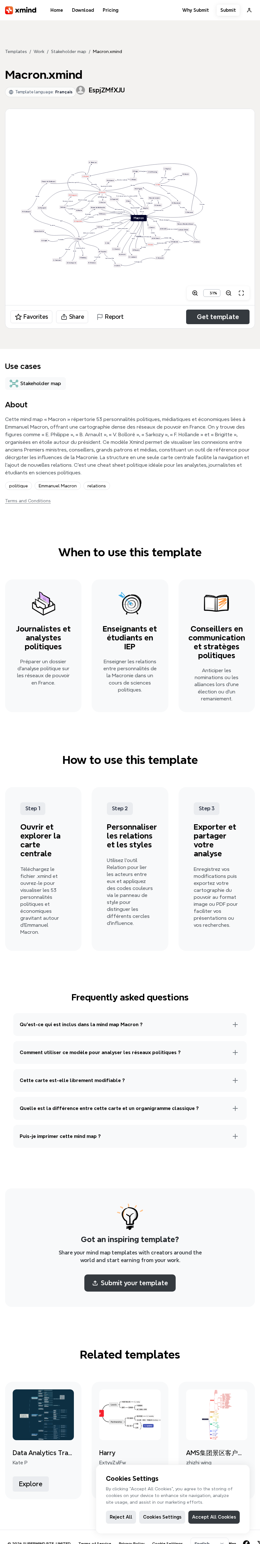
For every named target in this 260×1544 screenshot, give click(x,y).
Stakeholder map (68, 51)
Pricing (110, 10)
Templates (16, 51)
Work (39, 51)
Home (56, 10)
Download (83, 10)
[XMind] (20, 10)
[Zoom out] (228, 293)
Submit (228, 10)
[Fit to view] (241, 293)
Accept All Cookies (214, 1517)
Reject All (121, 1517)
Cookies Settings (162, 1517)
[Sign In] (249, 10)
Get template (218, 316)
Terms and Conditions (28, 500)
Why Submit (195, 10)
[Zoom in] (195, 293)
